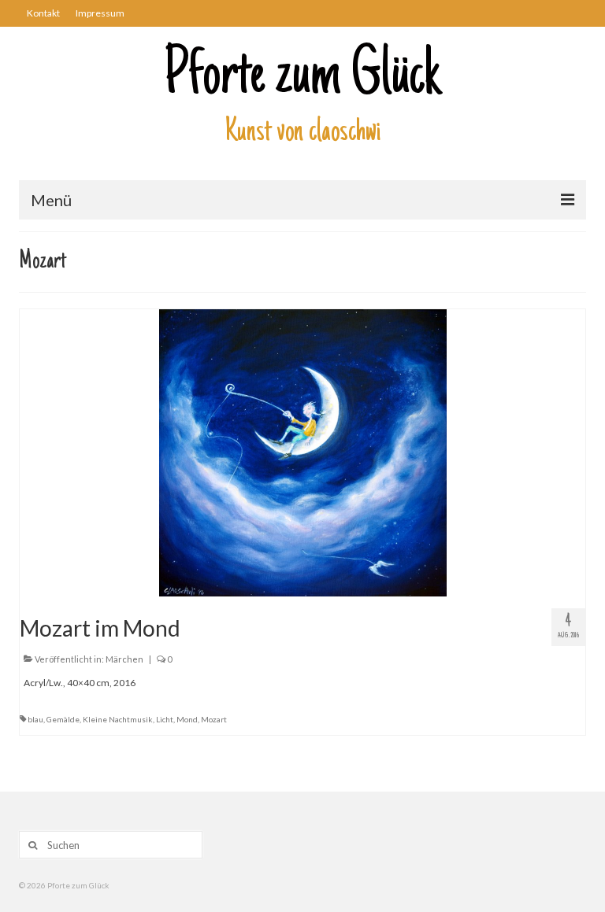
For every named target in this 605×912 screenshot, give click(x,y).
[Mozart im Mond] (303, 452)
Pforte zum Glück (302, 77)
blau (35, 719)
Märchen (124, 659)
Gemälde (63, 719)
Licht (164, 719)
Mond (187, 719)
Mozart (214, 719)
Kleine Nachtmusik (118, 719)
